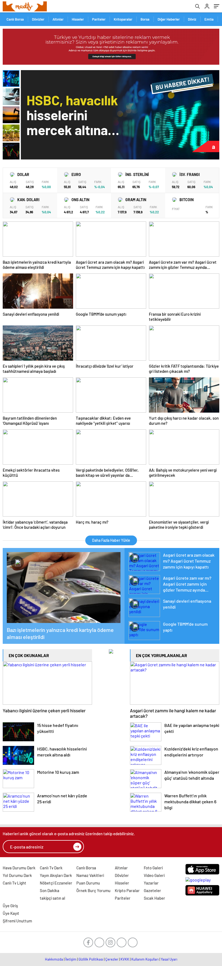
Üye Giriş (10, 905)
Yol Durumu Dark (17, 875)
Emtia (209, 19)
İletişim (70, 959)
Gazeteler (152, 890)
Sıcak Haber (154, 898)
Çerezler (111, 959)
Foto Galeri (153, 867)
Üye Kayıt (11, 913)
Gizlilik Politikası (91, 959)
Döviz (192, 19)
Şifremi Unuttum (17, 920)
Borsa (145, 19)
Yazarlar (151, 882)
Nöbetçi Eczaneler (56, 882)
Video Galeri (154, 875)
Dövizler (38, 19)
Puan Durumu (88, 882)
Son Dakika (49, 890)
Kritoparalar (123, 19)
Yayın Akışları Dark (56, 875)
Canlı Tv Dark (51, 867)
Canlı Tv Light (14, 882)
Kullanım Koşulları (145, 959)
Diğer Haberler (169, 19)
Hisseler (78, 19)
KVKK (124, 959)
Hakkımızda (54, 959)
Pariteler (99, 19)
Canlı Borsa (15, 19)
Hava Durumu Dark (19, 867)
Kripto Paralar (127, 890)
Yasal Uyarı (169, 959)
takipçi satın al (52, 898)
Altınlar (58, 19)
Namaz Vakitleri (90, 875)
